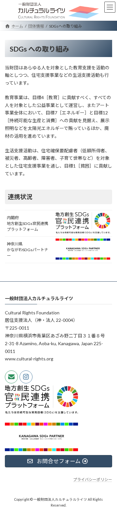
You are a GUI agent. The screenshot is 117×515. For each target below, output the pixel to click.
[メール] (11, 376)
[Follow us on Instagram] (26, 376)
